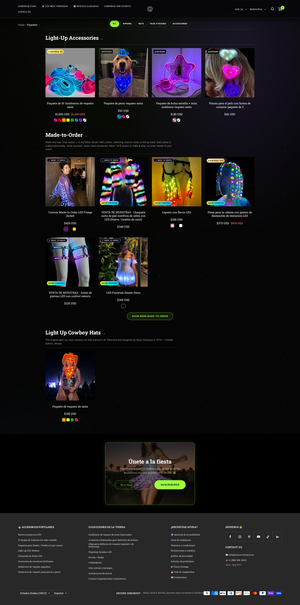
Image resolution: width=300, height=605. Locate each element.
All (114, 23)
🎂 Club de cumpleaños (182, 572)
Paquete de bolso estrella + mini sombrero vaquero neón (176, 105)
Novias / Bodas (96, 557)
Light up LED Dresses (28, 550)
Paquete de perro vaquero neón (123, 103)
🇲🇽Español (256, 9)
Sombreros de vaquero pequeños (34, 566)
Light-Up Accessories (74, 37)
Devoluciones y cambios (183, 550)
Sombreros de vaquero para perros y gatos (39, 572)
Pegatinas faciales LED (100, 552)
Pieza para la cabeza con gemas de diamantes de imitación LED (230, 214)
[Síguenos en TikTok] (268, 536)
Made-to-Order (66, 134)
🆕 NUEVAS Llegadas (86, 6)
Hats (141, 23)
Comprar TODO (27, 6)
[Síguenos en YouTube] (258, 536)
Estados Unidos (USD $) (33, 593)
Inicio (21, 24)
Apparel (127, 23)
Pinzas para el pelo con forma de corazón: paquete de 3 (230, 105)
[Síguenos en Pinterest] (249, 536)
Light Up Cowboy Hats (75, 332)
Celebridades (95, 562)
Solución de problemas (182, 561)
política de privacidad (182, 556)
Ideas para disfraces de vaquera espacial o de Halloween (111, 545)
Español (58, 593)
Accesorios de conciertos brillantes (35, 561)
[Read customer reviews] (70, 110)
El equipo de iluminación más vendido (37, 540)
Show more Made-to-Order (150, 316)
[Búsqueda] (272, 9)
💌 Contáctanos (179, 577)
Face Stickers (158, 23)
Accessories (180, 23)
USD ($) (239, 9)
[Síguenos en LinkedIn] (277, 536)
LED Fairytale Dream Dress (123, 292)
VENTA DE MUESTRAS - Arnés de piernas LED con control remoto (70, 294)
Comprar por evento (117, 6)
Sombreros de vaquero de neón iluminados (110, 534)
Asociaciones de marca (100, 573)
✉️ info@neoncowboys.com (240, 554)
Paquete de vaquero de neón (70, 406)
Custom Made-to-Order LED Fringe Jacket (70, 214)
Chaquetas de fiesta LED (30, 556)
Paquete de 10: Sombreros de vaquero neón (70, 105)
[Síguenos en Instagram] (239, 536)
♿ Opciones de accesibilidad (185, 534)
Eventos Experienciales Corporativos (107, 578)
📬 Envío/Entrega (180, 566)
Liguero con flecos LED (176, 212)
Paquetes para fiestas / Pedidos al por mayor (40, 545)
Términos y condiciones (183, 545)
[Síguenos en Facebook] (230, 536)
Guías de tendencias (181, 540)
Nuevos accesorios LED (29, 534)
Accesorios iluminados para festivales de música (113, 540)
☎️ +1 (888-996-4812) (236, 560)
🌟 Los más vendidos (55, 6)
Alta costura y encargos (100, 568)
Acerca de (24, 11)
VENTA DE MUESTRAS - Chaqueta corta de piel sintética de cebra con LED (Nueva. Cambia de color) (123, 216)
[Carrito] (280, 9)
